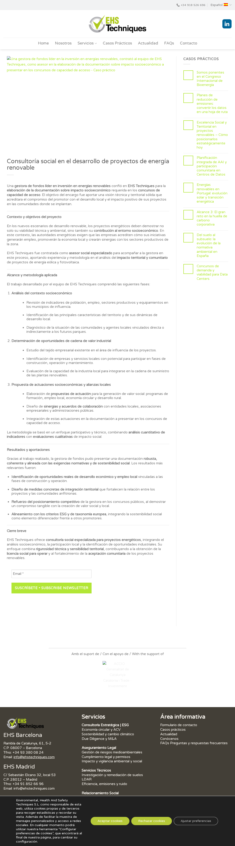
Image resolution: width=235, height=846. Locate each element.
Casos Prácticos (117, 43)
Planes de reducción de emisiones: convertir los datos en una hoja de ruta (212, 103)
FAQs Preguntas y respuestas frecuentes (194, 743)
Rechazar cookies (151, 821)
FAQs (169, 43)
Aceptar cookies (110, 821)
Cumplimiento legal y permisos (106, 757)
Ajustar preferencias (196, 821)
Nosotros (63, 43)
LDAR (87, 779)
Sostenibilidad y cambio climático (108, 734)
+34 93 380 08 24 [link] (28, 752)
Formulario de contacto (178, 725)
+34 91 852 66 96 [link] (28, 784)
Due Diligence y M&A (99, 739)
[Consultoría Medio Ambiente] (25, 723)
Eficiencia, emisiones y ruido (104, 784)
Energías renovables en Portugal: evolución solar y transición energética (212, 193)
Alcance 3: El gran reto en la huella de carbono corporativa (212, 218)
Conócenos (169, 739)
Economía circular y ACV (101, 730)
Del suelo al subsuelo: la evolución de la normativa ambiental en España (209, 245)
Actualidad (148, 43)
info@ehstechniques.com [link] (34, 757)
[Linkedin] (227, 24)
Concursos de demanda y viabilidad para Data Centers (212, 272)
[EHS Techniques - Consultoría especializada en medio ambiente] (117, 23)
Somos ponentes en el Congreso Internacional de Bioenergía (210, 78)
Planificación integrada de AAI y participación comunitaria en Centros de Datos (212, 166)
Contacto (188, 43)
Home (43, 43)
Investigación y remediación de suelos (112, 775)
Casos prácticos (173, 730)
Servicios (86, 43)
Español (216, 5)
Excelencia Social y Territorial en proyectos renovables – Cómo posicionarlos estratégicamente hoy (212, 134)
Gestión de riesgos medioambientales (112, 752)
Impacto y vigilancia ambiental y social (112, 761)
